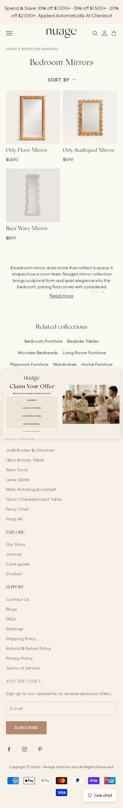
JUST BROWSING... (32, 424)
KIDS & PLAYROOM (32, 408)
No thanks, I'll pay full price (31, 431)
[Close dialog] (115, 373)
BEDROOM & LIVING (32, 416)
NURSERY (32, 400)
